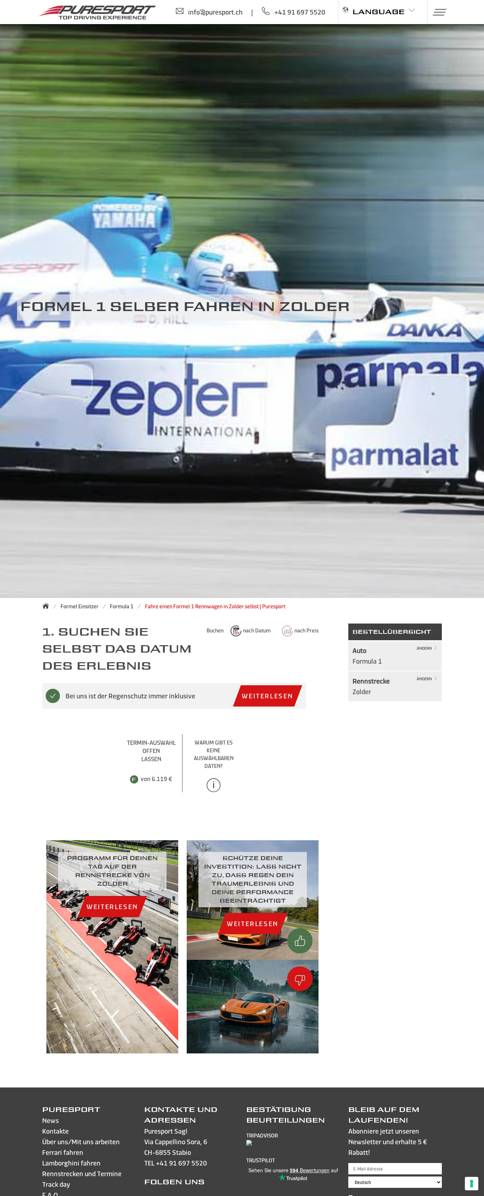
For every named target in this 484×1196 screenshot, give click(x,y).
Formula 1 (122, 606)
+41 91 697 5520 (181, 1163)
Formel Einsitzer (80, 606)
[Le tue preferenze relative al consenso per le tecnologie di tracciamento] (471, 1183)
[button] (437, 12)
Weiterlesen (267, 696)
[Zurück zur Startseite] (48, 605)
